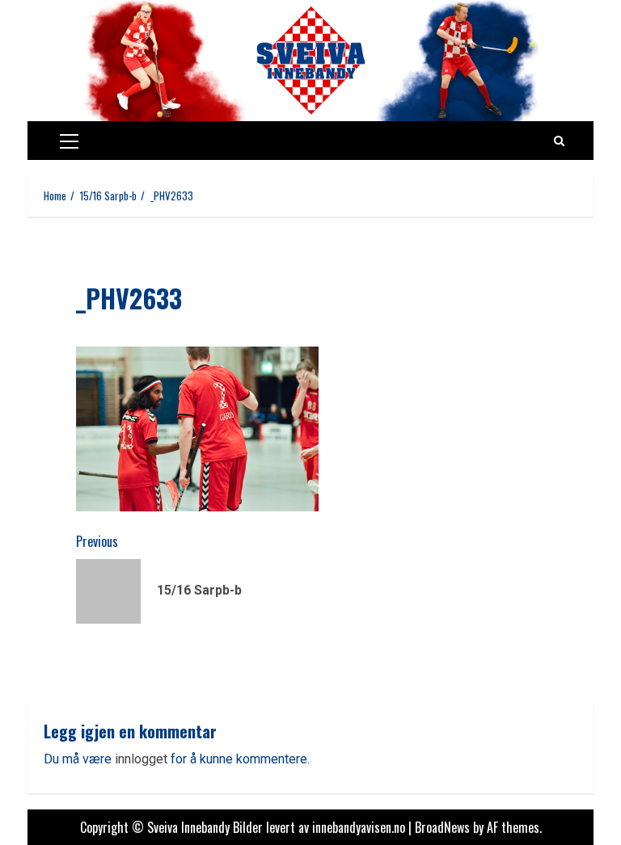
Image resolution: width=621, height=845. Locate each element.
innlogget (141, 759)
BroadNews (442, 827)
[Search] (559, 140)
